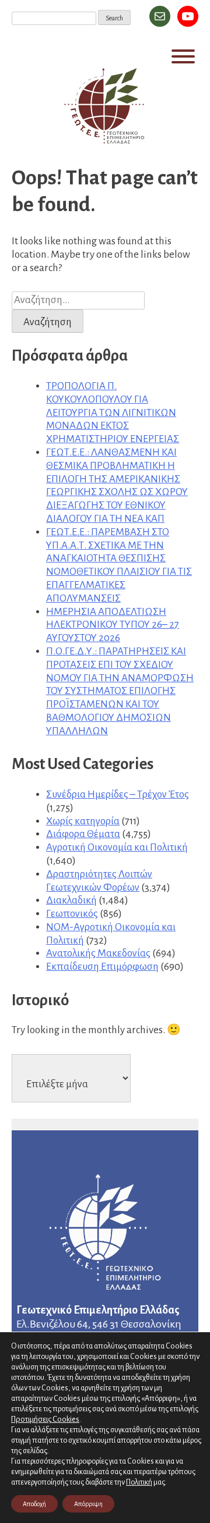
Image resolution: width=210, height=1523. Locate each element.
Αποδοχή (34, 1503)
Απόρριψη (88, 1503)
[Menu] (183, 56)
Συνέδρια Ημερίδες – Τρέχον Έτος (117, 794)
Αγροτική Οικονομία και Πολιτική (117, 847)
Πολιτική (139, 1482)
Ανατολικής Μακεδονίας (98, 953)
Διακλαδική (71, 900)
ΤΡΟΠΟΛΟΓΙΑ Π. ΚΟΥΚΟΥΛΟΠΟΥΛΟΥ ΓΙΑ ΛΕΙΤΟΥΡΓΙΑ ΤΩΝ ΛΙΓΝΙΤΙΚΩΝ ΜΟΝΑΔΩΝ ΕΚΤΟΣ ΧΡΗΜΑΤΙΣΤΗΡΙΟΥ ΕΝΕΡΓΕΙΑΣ (112, 412)
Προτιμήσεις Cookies (45, 1419)
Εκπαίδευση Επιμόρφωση (102, 966)
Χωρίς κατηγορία (83, 821)
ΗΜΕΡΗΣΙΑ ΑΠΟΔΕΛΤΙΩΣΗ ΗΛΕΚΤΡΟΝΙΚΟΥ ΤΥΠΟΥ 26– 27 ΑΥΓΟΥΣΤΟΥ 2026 (112, 625)
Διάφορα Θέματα (83, 833)
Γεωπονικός (72, 913)
